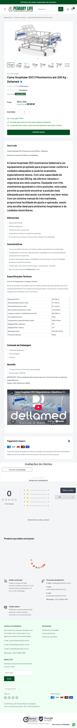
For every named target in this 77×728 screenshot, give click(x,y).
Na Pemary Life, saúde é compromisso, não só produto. (38, 2)
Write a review (68, 490)
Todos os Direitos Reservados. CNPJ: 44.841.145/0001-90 (22, 706)
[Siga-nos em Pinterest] (13, 697)
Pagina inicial (8, 17)
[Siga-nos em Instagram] (9, 697)
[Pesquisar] (60, 9)
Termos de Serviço (48, 633)
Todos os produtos (20, 17)
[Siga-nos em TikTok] (16, 697)
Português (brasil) (10, 689)
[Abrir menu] (5, 9)
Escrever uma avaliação (17, 470)
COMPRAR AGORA (38, 132)
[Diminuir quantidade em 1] (19, 112)
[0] (72, 9)
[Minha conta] (68, 9)
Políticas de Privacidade (50, 630)
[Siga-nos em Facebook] (5, 697)
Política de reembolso (49, 637)
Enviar (9, 679)
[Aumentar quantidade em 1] (30, 112)
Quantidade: (11, 112)
